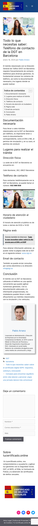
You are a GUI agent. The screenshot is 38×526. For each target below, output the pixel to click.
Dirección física (12, 99)
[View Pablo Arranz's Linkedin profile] (19, 325)
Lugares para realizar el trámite (18, 96)
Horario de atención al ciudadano (19, 104)
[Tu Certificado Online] (13, 6)
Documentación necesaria (16, 94)
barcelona (10, 362)
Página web (10, 107)
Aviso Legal (7, 520)
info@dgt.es (8, 268)
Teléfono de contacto (14, 101)
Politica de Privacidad (20, 520)
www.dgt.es (27, 253)
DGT (7, 358)
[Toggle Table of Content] (29, 91)
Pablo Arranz (11, 115)
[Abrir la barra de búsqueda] (26, 6)
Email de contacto (13, 109)
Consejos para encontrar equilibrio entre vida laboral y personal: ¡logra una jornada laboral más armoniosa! (18, 377)
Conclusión (10, 112)
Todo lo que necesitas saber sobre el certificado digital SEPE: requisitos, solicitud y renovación (18, 368)
